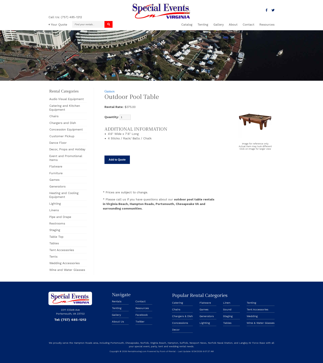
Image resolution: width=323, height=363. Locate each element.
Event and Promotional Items (65, 158)
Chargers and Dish (62, 123)
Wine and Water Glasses (67, 270)
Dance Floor (58, 142)
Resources (267, 24)
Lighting (55, 203)
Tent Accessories (61, 250)
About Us (118, 321)
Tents (53, 256)
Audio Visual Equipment (66, 99)
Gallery (218, 24)
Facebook (141, 314)
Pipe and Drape (60, 217)
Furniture (56, 173)
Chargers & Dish (182, 316)
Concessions (180, 322)
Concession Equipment (66, 129)
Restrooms (57, 223)
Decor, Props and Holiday (67, 149)
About (233, 24)
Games (54, 179)
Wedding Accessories (64, 263)
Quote (59, 24)
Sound (227, 309)
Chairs (54, 116)
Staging (54, 230)
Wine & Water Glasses (261, 322)
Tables (54, 243)
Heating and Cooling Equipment (64, 195)
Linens (54, 210)
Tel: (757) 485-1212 (70, 320)
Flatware (55, 166)
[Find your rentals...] (108, 24)
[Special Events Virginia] (161, 17)
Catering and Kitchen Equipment (64, 107)
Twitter (140, 321)
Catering (177, 302)
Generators (57, 186)
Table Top (56, 236)
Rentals (116, 301)
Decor (176, 329)
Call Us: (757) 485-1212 (65, 17)
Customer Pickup (61, 136)
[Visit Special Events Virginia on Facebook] (266, 10)
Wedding (252, 316)
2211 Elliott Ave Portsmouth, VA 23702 (70, 311)
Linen (226, 302)
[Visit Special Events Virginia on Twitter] (273, 10)
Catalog (186, 24)
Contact (248, 24)
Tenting (203, 24)
